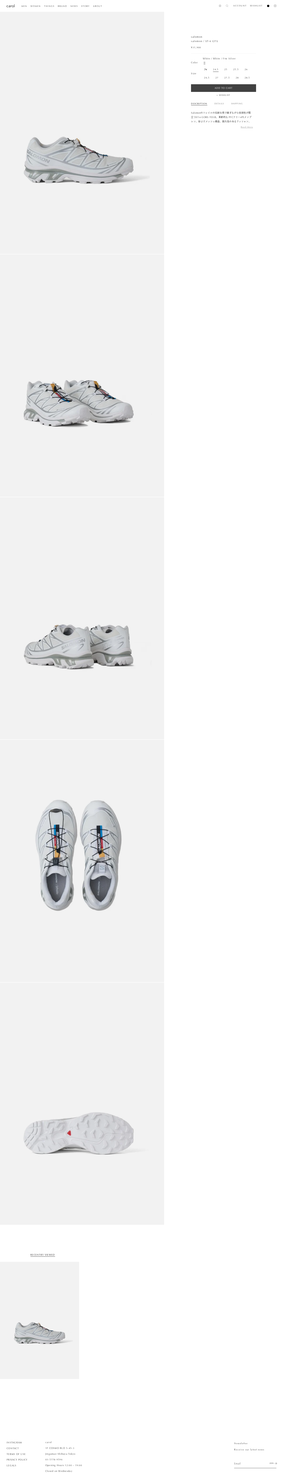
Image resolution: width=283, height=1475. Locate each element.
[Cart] (266, 6)
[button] (24, 6)
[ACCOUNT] (220, 6)
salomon (196, 36)
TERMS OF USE (16, 1454)
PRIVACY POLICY (17, 1459)
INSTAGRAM (14, 1442)
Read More (247, 127)
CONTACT (13, 1448)
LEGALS (12, 1465)
